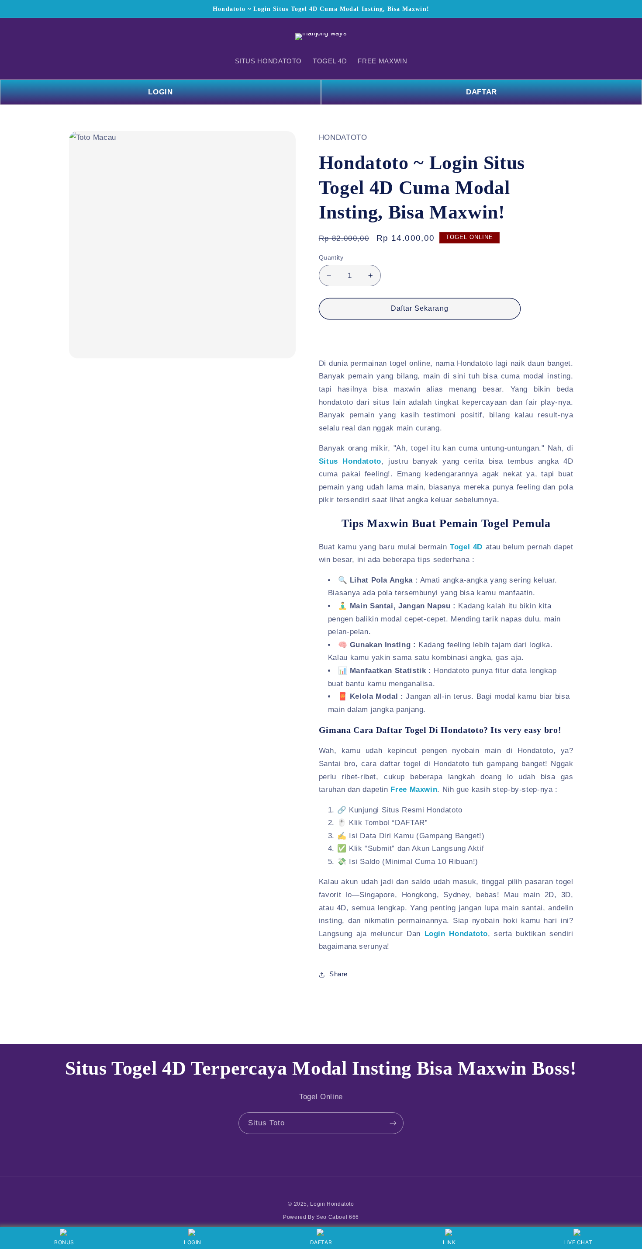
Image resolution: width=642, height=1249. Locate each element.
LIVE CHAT (578, 1242)
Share (338, 974)
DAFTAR (481, 92)
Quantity (331, 257)
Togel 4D (466, 547)
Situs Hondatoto (350, 461)
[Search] (79, 37)
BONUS (64, 1242)
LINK (449, 1242)
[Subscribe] (393, 1123)
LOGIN (160, 92)
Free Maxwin (413, 789)
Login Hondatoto (456, 934)
